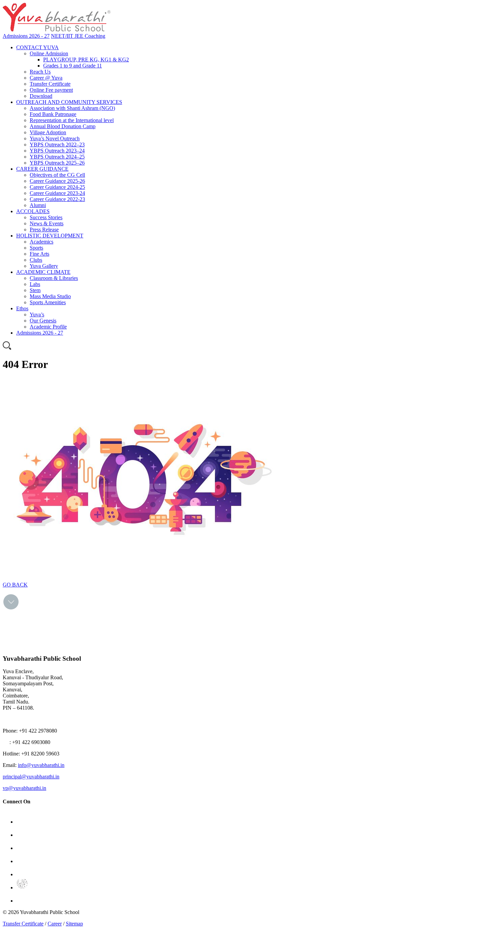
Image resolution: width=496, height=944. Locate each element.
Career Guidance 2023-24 (57, 193)
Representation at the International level (72, 120)
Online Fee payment (51, 90)
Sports (36, 248)
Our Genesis (43, 320)
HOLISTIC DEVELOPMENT (49, 235)
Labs (35, 284)
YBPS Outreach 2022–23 (57, 144)
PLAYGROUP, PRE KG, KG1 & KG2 (86, 59)
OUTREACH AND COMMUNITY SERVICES (69, 102)
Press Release (44, 229)
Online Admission (49, 53)
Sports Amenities (48, 302)
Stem (35, 290)
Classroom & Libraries (54, 278)
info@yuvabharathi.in (41, 765)
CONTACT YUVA (37, 47)
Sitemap (74, 923)
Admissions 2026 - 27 (26, 36)
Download (41, 96)
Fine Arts (39, 254)
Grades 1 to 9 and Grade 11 (72, 65)
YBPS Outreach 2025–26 (57, 163)
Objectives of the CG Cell (57, 175)
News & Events (46, 223)
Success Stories (46, 217)
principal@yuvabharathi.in (31, 776)
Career (55, 923)
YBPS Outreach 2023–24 (57, 150)
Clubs (36, 260)
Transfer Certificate (50, 84)
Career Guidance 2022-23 (57, 199)
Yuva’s (37, 314)
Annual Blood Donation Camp (62, 126)
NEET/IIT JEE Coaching (78, 36)
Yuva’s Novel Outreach (55, 138)
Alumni (38, 205)
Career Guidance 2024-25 (57, 187)
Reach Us (40, 72)
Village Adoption (48, 132)
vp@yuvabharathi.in (24, 788)
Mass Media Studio (50, 296)
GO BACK (15, 585)
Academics (41, 242)
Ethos (22, 308)
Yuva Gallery (44, 266)
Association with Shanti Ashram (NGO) (72, 108)
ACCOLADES (33, 211)
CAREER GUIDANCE (42, 169)
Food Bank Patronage (53, 114)
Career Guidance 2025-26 (57, 181)
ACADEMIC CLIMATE (43, 272)
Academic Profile (48, 327)
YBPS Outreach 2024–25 (57, 157)
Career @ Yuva (46, 78)
